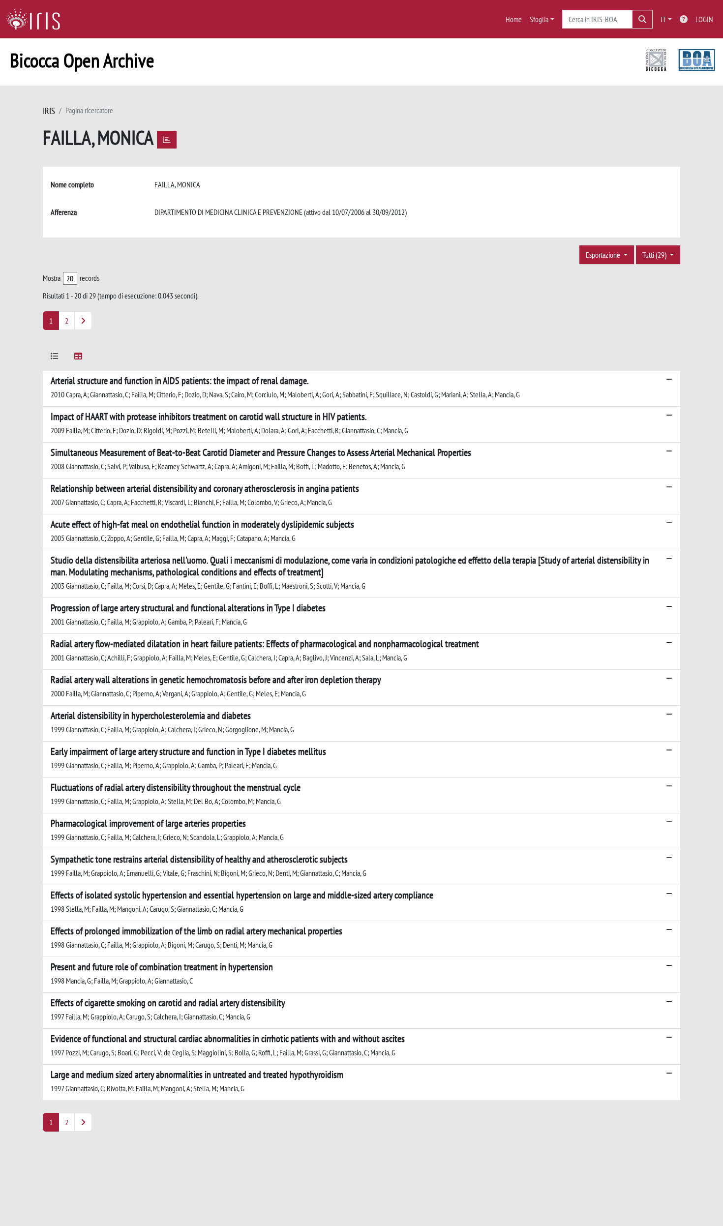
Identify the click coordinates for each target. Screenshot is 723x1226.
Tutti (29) (655, 255)
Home (514, 19)
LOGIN (704, 19)
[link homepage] (37, 19)
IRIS (49, 111)
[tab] (54, 357)
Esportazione (604, 255)
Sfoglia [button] (539, 19)
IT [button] (663, 19)
